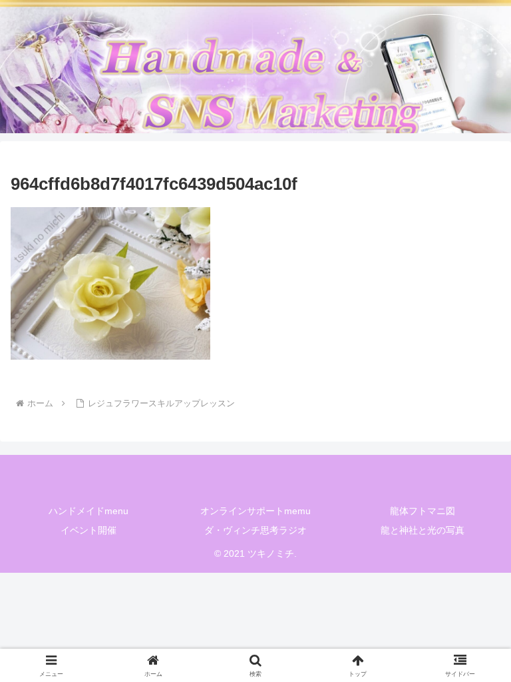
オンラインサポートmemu (255, 511)
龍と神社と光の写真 (422, 530)
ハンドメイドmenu (88, 511)
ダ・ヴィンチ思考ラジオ (255, 530)
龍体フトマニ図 (422, 511)
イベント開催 (88, 530)
